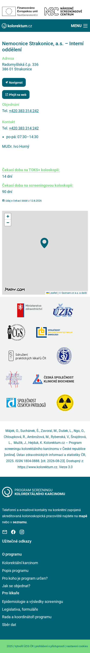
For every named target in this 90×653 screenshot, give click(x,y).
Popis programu (15, 570)
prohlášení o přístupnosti (49, 646)
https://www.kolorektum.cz (37, 467)
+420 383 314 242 (24, 111)
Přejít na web (17, 95)
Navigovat (15, 82)
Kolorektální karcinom (20, 563)
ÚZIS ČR (28, 646)
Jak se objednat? (16, 586)
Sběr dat (9, 624)
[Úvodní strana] (33, 492)
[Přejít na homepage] (17, 25)
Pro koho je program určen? (25, 578)
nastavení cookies (77, 646)
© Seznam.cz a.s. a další (73, 292)
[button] (79, 25)
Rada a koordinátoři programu (26, 617)
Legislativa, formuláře (20, 609)
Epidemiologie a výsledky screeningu (32, 601)
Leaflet (53, 292)
